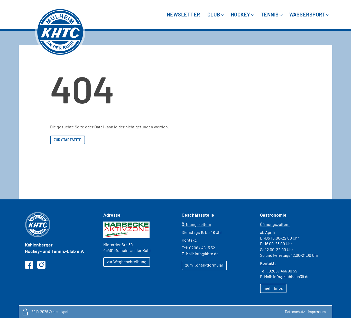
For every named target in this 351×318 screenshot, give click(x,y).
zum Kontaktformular (204, 264)
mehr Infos (273, 288)
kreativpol (60, 312)
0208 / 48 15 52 (202, 247)
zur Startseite (67, 140)
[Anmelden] (25, 312)
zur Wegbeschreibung (126, 261)
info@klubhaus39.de (291, 276)
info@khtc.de (207, 253)
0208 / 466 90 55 (283, 270)
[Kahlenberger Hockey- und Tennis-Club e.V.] (60, 32)
